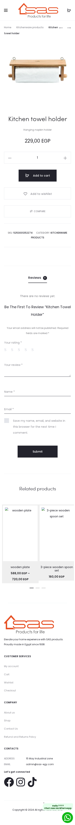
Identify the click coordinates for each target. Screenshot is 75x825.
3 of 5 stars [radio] (21, 350)
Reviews (37, 277)
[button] (37, 211)
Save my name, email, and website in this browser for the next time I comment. (39, 427)
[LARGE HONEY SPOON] (67, 27)
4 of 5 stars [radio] (28, 350)
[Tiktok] (32, 782)
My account (11, 666)
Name (9, 392)
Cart (6, 674)
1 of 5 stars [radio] (7, 350)
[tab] (37, 278)
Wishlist (8, 682)
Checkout (10, 690)
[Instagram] (21, 782)
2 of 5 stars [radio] (14, 350)
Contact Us (11, 728)
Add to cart (41, 176)
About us (9, 712)
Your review (13, 365)
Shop (7, 720)
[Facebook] (9, 782)
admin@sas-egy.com (40, 764)
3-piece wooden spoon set (57, 568)
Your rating (13, 343)
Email (9, 409)
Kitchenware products (30, 27)
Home (7, 27)
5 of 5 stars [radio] (34, 350)
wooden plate (20, 567)
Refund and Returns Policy (20, 737)
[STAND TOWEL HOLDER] (61, 27)
